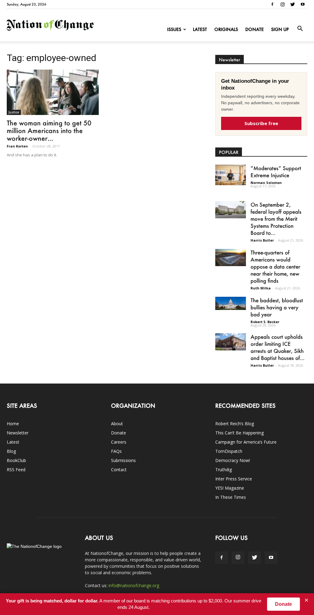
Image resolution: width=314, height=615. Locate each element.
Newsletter (18, 433)
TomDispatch (228, 451)
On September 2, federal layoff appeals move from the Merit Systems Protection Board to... (276, 218)
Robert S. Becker (265, 321)
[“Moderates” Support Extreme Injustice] (230, 175)
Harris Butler (262, 240)
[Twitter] (292, 4)
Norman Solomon (266, 182)
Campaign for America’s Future (246, 442)
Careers (118, 442)
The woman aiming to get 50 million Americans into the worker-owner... (49, 130)
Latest (200, 29)
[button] (300, 28)
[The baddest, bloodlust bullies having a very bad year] (230, 303)
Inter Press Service (233, 479)
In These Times (230, 497)
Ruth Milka (261, 288)
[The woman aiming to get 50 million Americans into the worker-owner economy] (53, 92)
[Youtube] (302, 4)
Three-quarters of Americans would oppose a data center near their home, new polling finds (275, 266)
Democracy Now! (232, 460)
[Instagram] (282, 4)
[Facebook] (272, 4)
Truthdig (223, 469)
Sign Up (280, 29)
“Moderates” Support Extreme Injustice (276, 171)
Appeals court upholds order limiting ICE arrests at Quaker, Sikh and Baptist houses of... (277, 347)
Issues (174, 29)
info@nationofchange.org (134, 585)
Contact (119, 469)
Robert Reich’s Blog (234, 423)
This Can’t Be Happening (239, 433)
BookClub (16, 460)
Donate (254, 29)
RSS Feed (16, 469)
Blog (11, 451)
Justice (14, 112)
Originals (226, 29)
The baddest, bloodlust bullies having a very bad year (277, 307)
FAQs (116, 451)
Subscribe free (261, 123)
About (117, 423)
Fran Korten (17, 146)
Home (13, 423)
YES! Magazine (229, 488)
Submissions (123, 460)
